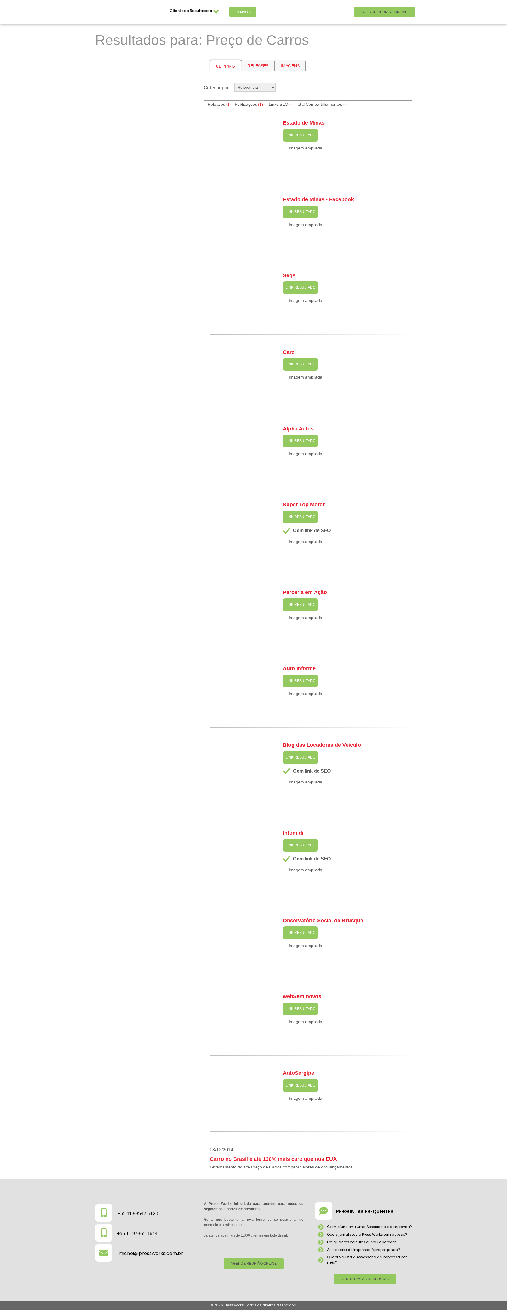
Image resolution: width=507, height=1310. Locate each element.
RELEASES (257, 65)
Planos (243, 12)
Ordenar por (216, 87)
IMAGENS (290, 65)
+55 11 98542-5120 (138, 1213)
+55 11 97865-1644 (137, 1233)
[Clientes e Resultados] (216, 11)
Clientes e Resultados (191, 11)
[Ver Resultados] (145, 86)
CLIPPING (225, 66)
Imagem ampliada (305, 148)
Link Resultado (300, 135)
